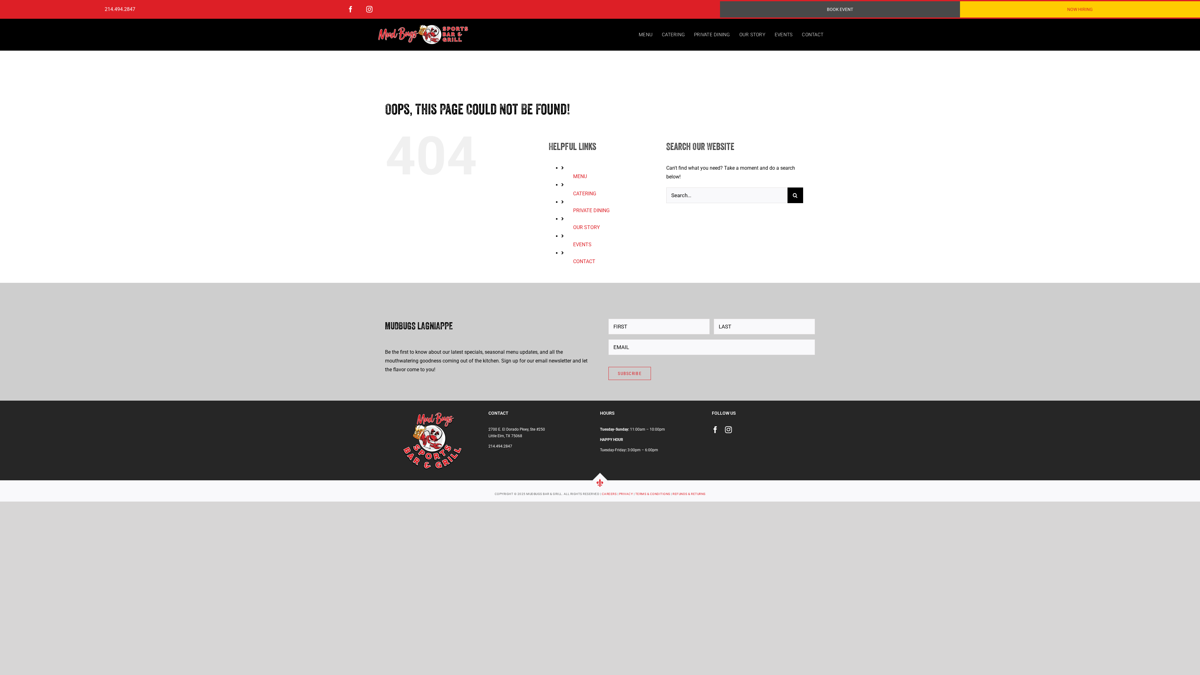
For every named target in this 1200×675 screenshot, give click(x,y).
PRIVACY (626, 494)
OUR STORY (586, 227)
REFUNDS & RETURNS (689, 494)
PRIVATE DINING (591, 210)
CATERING (584, 194)
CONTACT (584, 261)
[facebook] (350, 9)
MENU (580, 176)
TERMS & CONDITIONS (652, 494)
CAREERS (609, 494)
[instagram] (369, 9)
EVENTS (582, 245)
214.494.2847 (120, 9)
